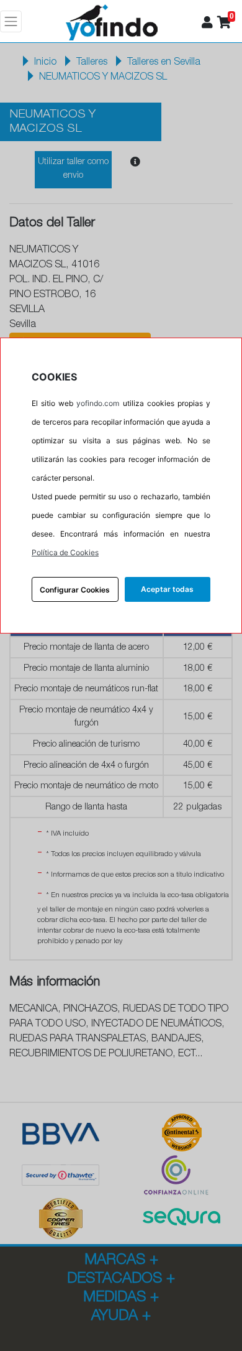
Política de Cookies (65, 552)
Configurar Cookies (75, 589)
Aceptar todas (167, 589)
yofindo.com (97, 403)
